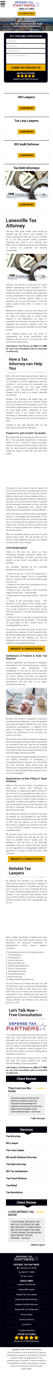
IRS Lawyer (12, 1143)
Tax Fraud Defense (16, 1178)
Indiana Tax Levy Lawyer (26, 1294)
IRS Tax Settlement (17, 1171)
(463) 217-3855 (26, 9)
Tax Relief (11, 1185)
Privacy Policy (26, 1314)
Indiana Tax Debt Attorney (26, 1304)
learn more (26, 108)
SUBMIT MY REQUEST (24, 67)
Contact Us (26, 1324)
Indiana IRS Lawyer (26, 1289)
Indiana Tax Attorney (26, 1284)
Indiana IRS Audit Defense (26, 1299)
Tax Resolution (14, 1192)
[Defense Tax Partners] (26, 1258)
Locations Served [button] (26, 1330)
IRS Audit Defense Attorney (21, 1157)
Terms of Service (26, 1319)
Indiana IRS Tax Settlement (26, 1309)
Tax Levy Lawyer (15, 1150)
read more (35, 1112)
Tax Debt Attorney (16, 1164)
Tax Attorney (13, 1136)
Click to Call (27, 14)
